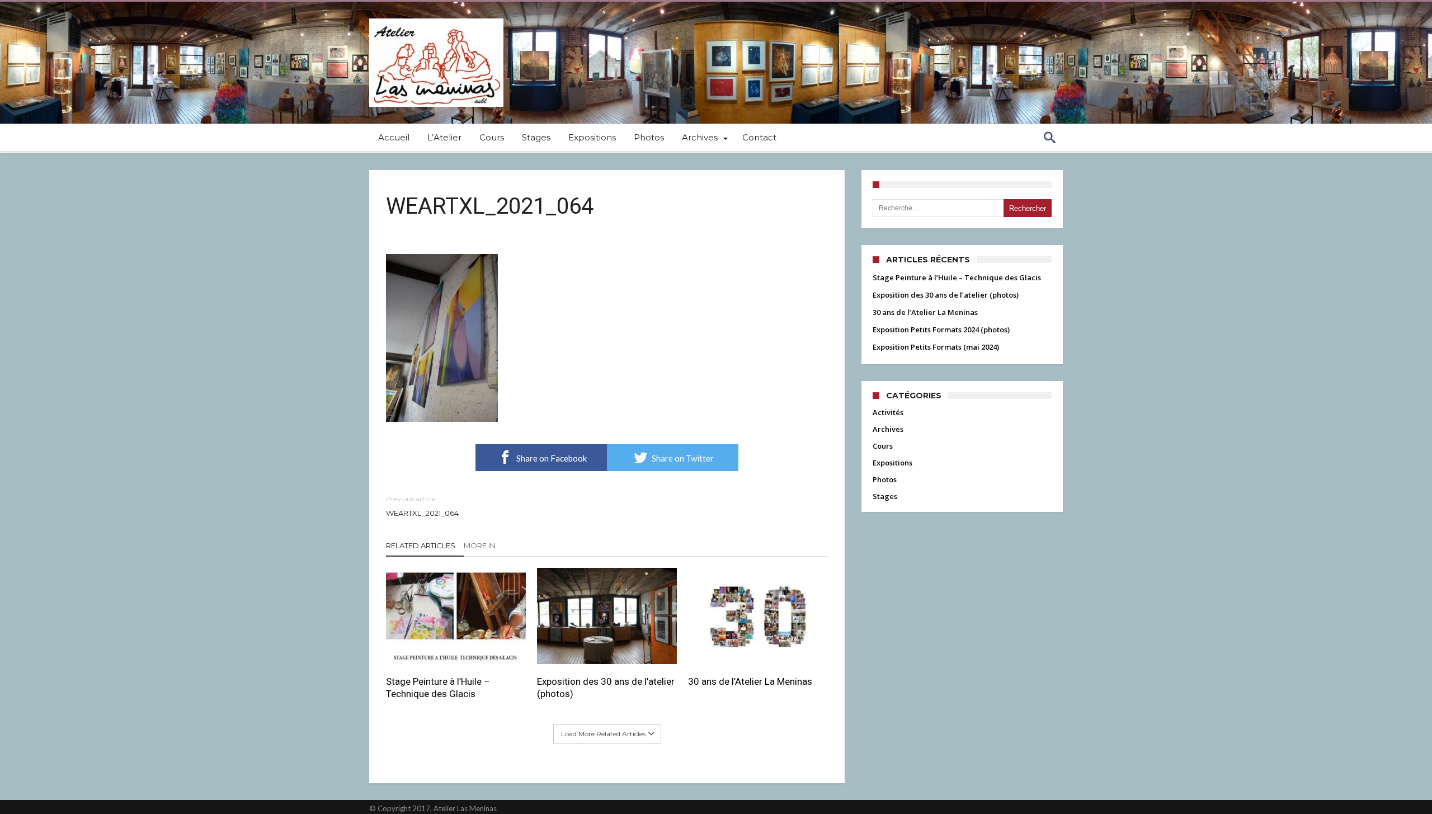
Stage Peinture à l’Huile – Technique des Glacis (438, 687)
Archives (888, 429)
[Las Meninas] (436, 18)
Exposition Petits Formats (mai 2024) (936, 347)
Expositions (892, 463)
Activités (888, 412)
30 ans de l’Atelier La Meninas (750, 681)
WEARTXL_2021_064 (422, 506)
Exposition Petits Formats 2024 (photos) (941, 329)
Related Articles (420, 545)
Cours (883, 446)
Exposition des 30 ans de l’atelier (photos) (606, 687)
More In (480, 545)
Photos (885, 479)
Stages (885, 496)
